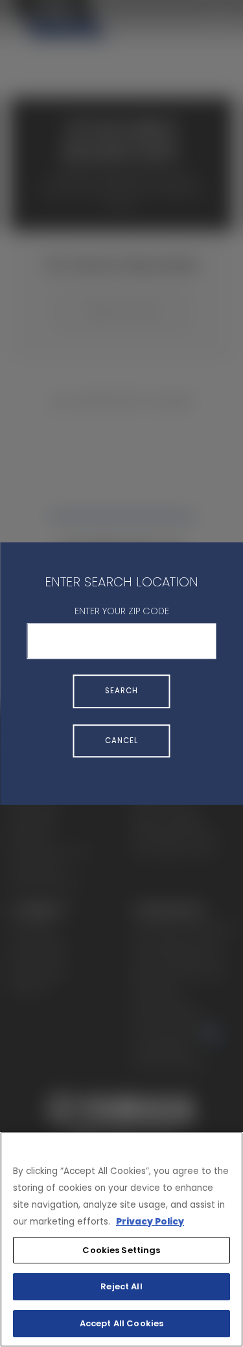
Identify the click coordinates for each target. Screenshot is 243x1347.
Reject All (121, 1286)
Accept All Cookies (121, 1323)
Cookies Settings (121, 1250)
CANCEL (121, 740)
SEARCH (121, 691)
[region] (121, 1239)
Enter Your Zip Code (122, 610)
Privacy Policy (150, 1221)
